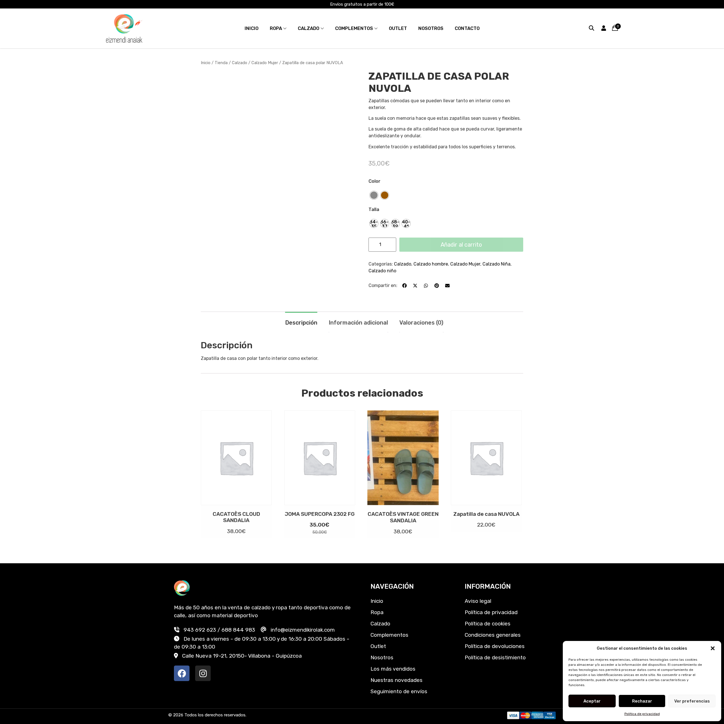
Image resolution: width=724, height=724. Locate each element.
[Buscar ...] (591, 28)
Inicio (251, 28)
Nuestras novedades (396, 680)
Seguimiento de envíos (398, 691)
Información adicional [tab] (358, 322)
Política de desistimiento (495, 657)
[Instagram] (203, 673)
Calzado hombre (430, 264)
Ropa (276, 28)
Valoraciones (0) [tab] (421, 322)
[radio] (374, 195)
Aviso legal (478, 601)
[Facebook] (181, 673)
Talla (374, 209)
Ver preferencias (692, 701)
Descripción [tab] (301, 322)
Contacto (467, 28)
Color (374, 181)
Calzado (308, 28)
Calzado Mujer (264, 62)
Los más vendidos (392, 669)
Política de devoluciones (495, 646)
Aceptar (592, 701)
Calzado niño (382, 270)
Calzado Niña (496, 264)
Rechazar (642, 701)
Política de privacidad (642, 714)
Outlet (398, 28)
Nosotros (430, 28)
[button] (713, 648)
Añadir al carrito (461, 244)
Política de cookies (487, 623)
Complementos (354, 28)
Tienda (221, 62)
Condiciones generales (493, 635)
